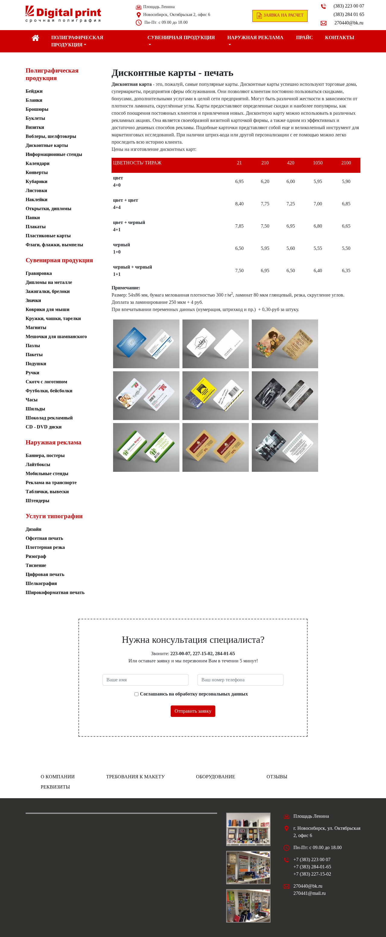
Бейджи (34, 91)
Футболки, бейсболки (49, 390)
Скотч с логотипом (46, 381)
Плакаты (36, 226)
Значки (33, 300)
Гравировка (39, 273)
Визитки (35, 127)
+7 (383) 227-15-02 (312, 873)
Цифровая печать (45, 574)
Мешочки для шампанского (56, 336)
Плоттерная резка (45, 547)
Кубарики (36, 181)
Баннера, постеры (45, 455)
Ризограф (36, 556)
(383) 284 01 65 (349, 14)
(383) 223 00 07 (349, 5)
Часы (32, 399)
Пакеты (34, 354)
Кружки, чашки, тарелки (53, 318)
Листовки (36, 190)
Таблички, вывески (47, 491)
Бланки (34, 100)
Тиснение (36, 565)
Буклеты (35, 118)
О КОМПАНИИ (58, 776)
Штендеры (37, 500)
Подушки (36, 363)
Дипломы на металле (49, 282)
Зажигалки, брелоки (48, 291)
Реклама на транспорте (51, 482)
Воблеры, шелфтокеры (51, 136)
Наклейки (36, 199)
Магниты (36, 327)
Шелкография (41, 583)
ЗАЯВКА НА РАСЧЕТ (283, 15)
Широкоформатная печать (55, 592)
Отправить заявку (193, 711)
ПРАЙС (304, 37)
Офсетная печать (44, 538)
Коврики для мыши (47, 309)
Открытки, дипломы (48, 208)
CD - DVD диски (44, 426)
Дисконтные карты (47, 145)
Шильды (35, 408)
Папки (33, 217)
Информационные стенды (54, 154)
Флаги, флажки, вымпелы (54, 244)
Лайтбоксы (38, 464)
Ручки (32, 372)
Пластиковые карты (48, 235)
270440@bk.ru (348, 22)
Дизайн (33, 529)
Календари (37, 163)
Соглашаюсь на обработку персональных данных (194, 693)
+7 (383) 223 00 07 (312, 859)
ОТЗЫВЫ (277, 776)
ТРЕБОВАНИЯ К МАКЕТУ (135, 776)
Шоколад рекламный (49, 417)
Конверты (37, 172)
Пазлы (33, 345)
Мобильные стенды (47, 473)
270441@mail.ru (309, 893)
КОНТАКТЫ (339, 37)
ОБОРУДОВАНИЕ (215, 776)
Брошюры (37, 109)
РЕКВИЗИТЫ (55, 786)
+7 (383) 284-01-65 (312, 866)
